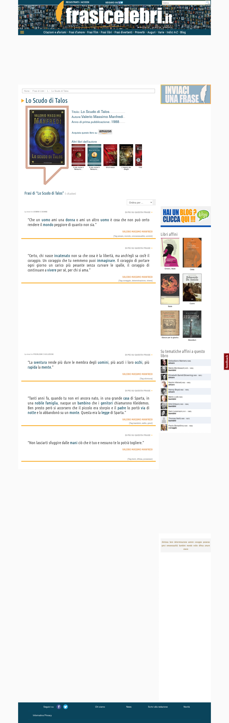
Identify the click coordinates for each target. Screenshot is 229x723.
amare (120, 236)
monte (74, 412)
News (129, 706)
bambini (137, 423)
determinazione (139, 280)
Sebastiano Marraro (177, 360)
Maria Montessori (176, 367)
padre (122, 408)
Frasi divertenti (123, 32)
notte (32, 412)
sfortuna (148, 378)
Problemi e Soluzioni (43, 354)
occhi (138, 362)
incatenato (62, 255)
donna (70, 220)
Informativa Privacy (42, 715)
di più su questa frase (139, 212)
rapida (32, 367)
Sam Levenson (175, 411)
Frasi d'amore (77, 32)
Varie (161, 32)
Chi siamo (100, 706)
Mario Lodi (173, 396)
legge (105, 412)
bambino (84, 403)
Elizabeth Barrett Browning (180, 375)
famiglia (51, 403)
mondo (48, 224)
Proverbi (140, 32)
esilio (144, 423)
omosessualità (138, 236)
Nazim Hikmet (174, 382)
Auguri (152, 32)
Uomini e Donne (40, 212)
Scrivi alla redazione (158, 706)
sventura (40, 362)
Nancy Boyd (174, 389)
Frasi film (92, 32)
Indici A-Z (172, 32)
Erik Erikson (173, 403)
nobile (39, 403)
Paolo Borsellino (176, 425)
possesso (147, 459)
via (143, 408)
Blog (183, 32)
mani (73, 442)
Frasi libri (106, 32)
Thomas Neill (174, 418)
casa (126, 398)
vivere (51, 270)
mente (46, 367)
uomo (46, 220)
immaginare (106, 260)
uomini (149, 236)
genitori (107, 403)
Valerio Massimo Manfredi (102, 116)
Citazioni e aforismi (54, 32)
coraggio (127, 280)
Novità (187, 706)
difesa (139, 459)
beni (134, 459)
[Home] (114, 15)
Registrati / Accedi (77, 2)
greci (150, 423)
